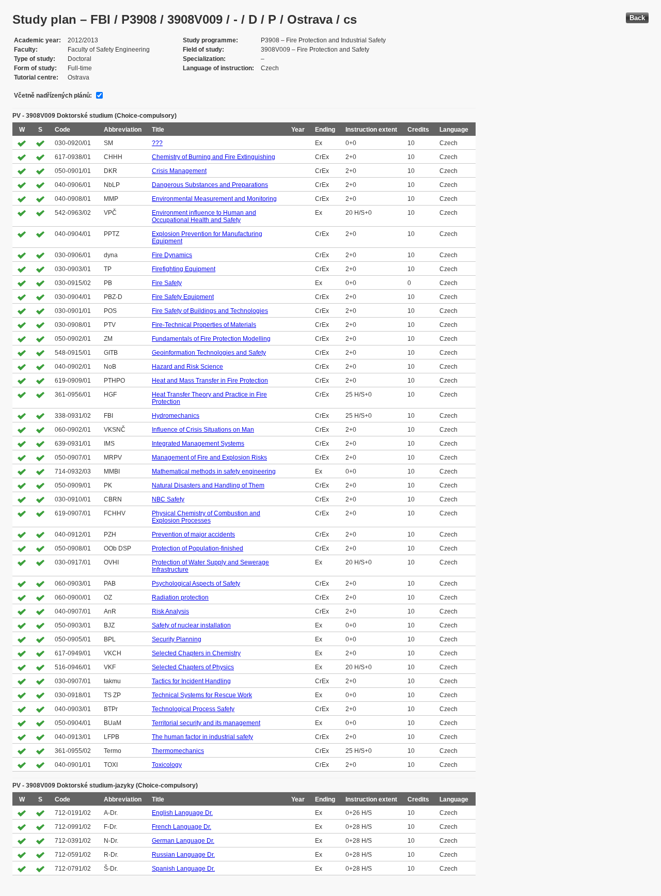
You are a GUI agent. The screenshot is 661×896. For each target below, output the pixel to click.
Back (637, 18)
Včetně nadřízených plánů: (53, 95)
